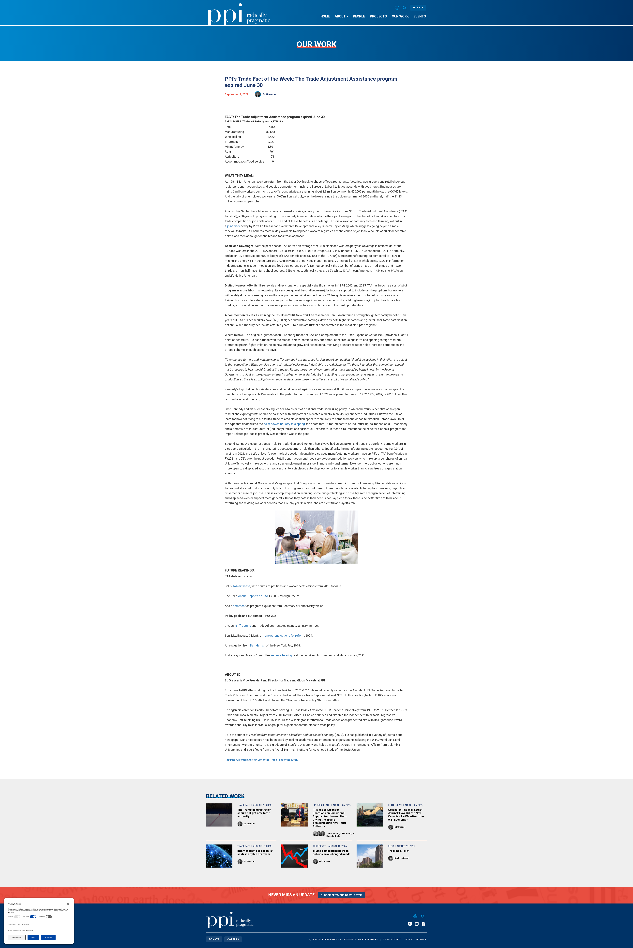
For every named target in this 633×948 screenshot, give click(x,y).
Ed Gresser (269, 94)
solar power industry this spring (284, 424)
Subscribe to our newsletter (341, 895)
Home (325, 16)
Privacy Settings (416, 939)
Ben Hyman (257, 645)
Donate (418, 7)
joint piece (234, 226)
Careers (233, 939)
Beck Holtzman (401, 858)
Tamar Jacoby (332, 833)
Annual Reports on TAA (253, 596)
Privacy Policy (392, 939)
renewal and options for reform (284, 635)
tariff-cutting (242, 625)
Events (420, 16)
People (359, 16)
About (340, 16)
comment (239, 606)
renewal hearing (281, 655)
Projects (378, 16)
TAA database (241, 586)
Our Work (400, 16)
